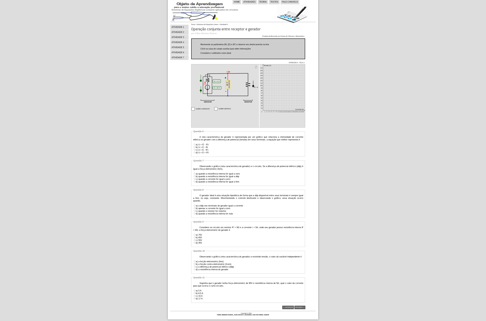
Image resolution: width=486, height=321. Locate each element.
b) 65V (199, 237)
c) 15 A (199, 296)
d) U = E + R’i (202, 152)
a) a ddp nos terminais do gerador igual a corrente (219, 205)
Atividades (249, 2)
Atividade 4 (178, 42)
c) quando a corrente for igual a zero (213, 179)
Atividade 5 (178, 47)
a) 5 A (198, 290)
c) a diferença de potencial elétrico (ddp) (215, 266)
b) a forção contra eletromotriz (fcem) (213, 264)
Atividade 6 (178, 52)
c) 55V (199, 240)
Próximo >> (300, 307)
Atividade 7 (178, 57)
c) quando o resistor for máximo (211, 211)
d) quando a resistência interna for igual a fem (217, 181)
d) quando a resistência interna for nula (214, 213)
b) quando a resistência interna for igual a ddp (217, 176)
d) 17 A (199, 298)
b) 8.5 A (199, 293)
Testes (274, 2)
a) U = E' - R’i (202, 144)
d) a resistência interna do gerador (212, 269)
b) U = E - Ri (202, 147)
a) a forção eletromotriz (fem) (210, 261)
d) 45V (199, 243)
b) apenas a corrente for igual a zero (213, 208)
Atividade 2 (178, 32)
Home (237, 2)
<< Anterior (288, 307)
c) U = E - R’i (202, 150)
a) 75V (199, 235)
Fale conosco (290, 2)
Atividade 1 (178, 27)
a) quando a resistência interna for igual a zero (218, 173)
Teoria (263, 2)
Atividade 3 (178, 37)
